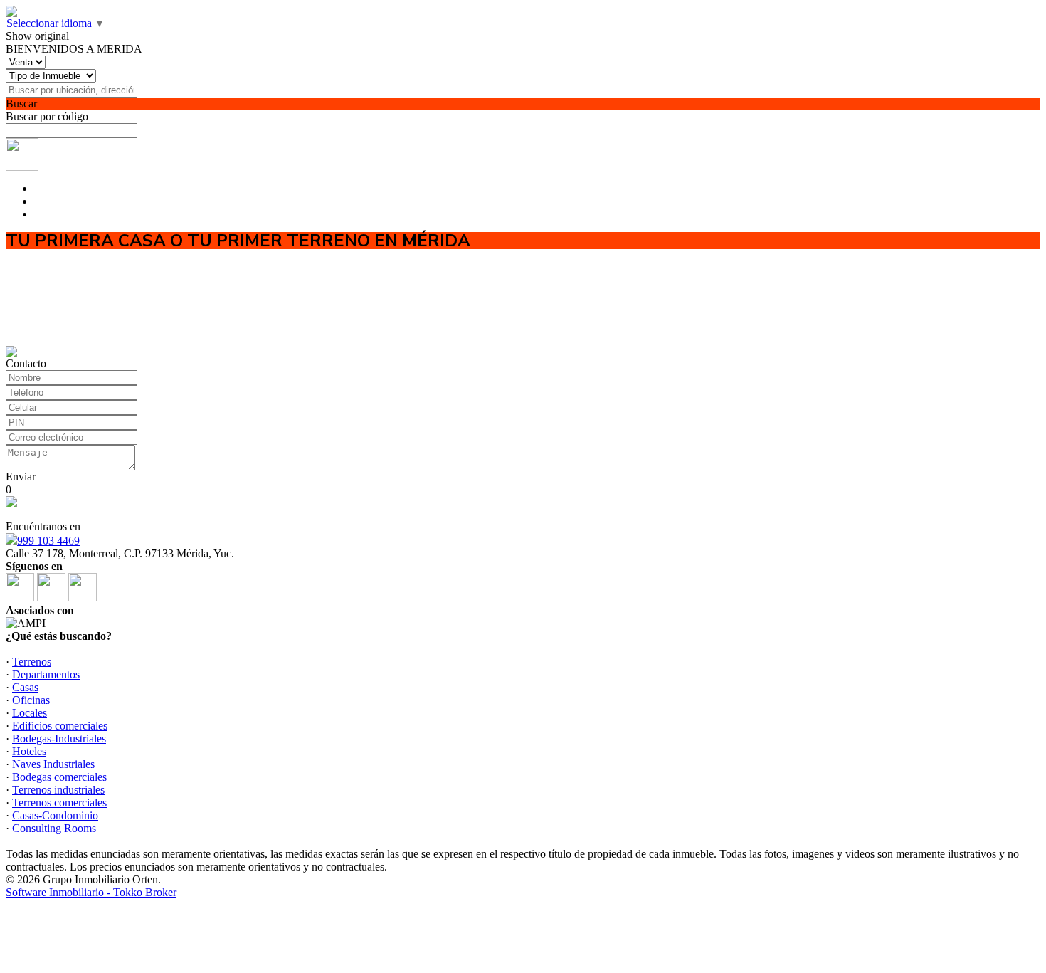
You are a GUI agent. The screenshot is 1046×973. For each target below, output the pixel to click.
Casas (25, 687)
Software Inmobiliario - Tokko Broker (91, 892)
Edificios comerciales (59, 726)
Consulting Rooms (54, 828)
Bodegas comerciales (59, 777)
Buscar (21, 104)
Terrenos (31, 662)
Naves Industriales (53, 764)
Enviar (21, 476)
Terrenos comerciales (59, 802)
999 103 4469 (48, 541)
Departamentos (46, 674)
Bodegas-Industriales (59, 738)
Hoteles (29, 751)
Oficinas (31, 700)
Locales (29, 713)
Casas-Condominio (55, 815)
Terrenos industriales (58, 790)
